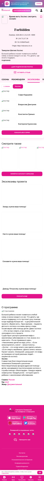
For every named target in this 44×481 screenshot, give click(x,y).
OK (40, 472)
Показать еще (22, 296)
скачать (38, 3)
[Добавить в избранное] (41, 16)
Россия (12, 380)
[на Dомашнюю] (6, 10)
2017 (7, 382)
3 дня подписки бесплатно (21, 10)
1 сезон (7, 86)
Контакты (22, 453)
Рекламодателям (22, 456)
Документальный (14, 384)
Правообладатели (22, 466)
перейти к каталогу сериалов (22, 174)
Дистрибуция (22, 470)
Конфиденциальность (22, 463)
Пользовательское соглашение (22, 460)
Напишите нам (24, 440)
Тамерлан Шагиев (9, 50)
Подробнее (5, 473)
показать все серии (22, 132)
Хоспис (20, 50)
